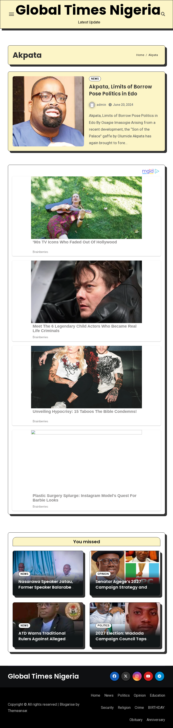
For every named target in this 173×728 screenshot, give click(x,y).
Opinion (103, 573)
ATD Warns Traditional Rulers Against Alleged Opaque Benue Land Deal (44, 638)
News (95, 78)
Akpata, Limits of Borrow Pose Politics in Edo (120, 90)
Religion (124, 707)
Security (107, 707)
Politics (103, 625)
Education (157, 695)
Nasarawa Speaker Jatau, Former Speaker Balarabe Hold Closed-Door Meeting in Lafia (46, 590)
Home (95, 695)
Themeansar (17, 711)
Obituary (136, 720)
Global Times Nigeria (88, 9)
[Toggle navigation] (11, 14)
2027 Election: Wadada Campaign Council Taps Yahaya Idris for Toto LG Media (121, 641)
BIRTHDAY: (156, 707)
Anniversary (156, 720)
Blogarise (67, 704)
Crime (139, 707)
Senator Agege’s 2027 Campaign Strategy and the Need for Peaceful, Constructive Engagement (123, 590)
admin (101, 104)
